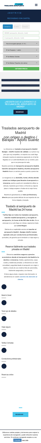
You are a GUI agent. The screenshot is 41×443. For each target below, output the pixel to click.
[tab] (7, 26)
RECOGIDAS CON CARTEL (18, 18)
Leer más (25, 440)
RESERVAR (19, 414)
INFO (16, 26)
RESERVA (7, 26)
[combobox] (21, 43)
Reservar (20, 112)
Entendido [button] (17, 440)
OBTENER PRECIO (21, 69)
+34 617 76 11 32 (14, 13)
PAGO (25, 26)
